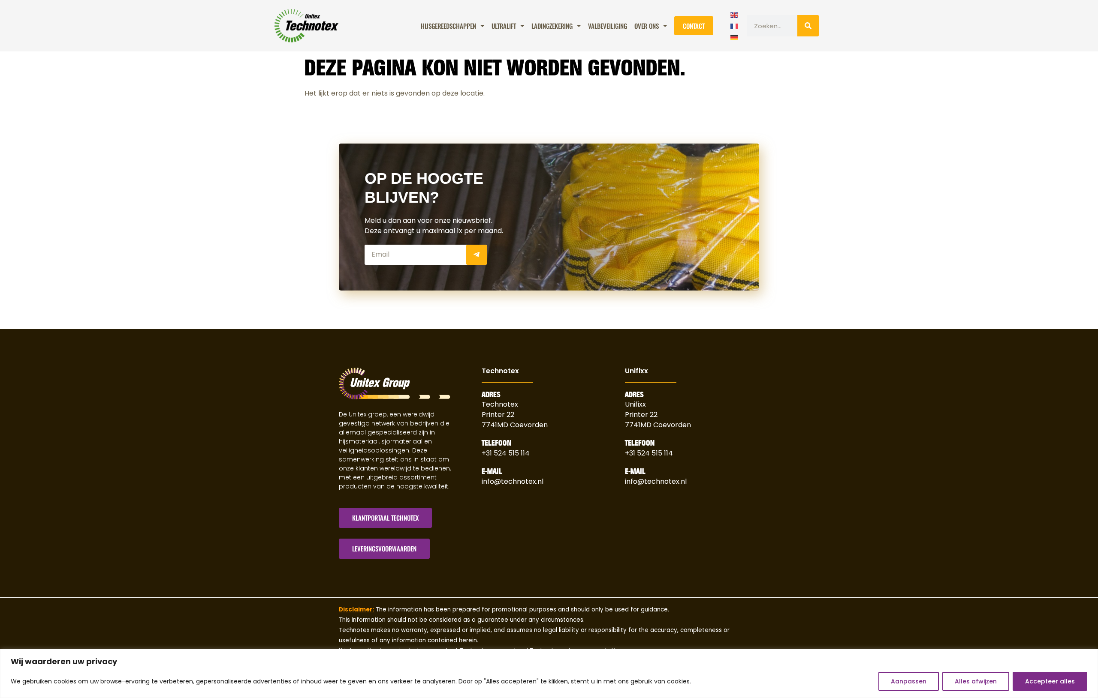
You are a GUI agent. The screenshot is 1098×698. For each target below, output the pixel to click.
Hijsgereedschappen (448, 25)
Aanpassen (908, 681)
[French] (734, 25)
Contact (694, 25)
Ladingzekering (552, 25)
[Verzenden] (476, 255)
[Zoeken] (808, 25)
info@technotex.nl (512, 481)
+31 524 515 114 (506, 453)
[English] (734, 14)
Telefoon (496, 443)
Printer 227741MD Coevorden (658, 420)
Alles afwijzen (976, 681)
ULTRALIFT (504, 25)
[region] (549, 673)
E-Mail (492, 471)
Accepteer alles (1050, 681)
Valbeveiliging (607, 25)
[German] (734, 36)
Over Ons (646, 25)
